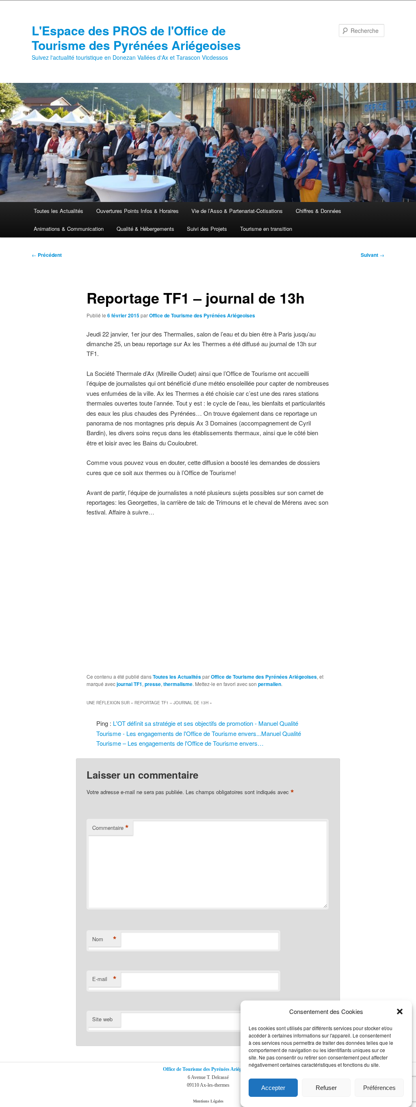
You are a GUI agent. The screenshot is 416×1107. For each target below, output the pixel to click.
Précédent (47, 254)
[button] (400, 1011)
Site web (102, 1019)
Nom (104, 939)
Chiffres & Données (318, 211)
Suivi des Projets (207, 228)
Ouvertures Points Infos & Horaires (137, 211)
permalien (269, 684)
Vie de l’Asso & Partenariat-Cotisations (237, 211)
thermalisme (178, 684)
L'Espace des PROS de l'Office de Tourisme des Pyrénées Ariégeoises (136, 38)
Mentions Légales (208, 1101)
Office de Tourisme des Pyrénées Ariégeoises (202, 315)
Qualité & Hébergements (145, 228)
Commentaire (110, 827)
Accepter (273, 1087)
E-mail (104, 978)
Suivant (372, 254)
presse (153, 684)
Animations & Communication (69, 228)
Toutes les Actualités (58, 211)
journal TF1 (129, 684)
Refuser (326, 1087)
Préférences (379, 1087)
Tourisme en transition (266, 228)
